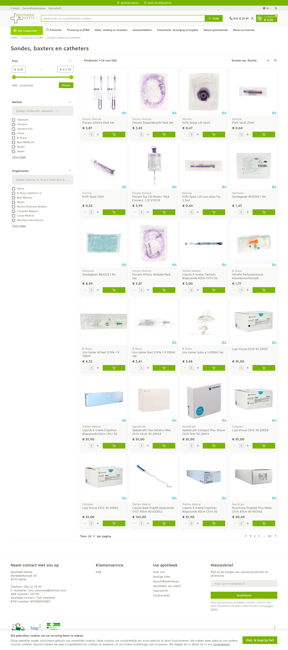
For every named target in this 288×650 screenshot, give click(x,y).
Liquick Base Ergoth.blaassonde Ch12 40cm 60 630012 (153, 509)
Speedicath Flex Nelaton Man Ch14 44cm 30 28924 (151, 432)
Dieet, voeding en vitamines (111, 29)
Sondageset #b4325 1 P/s (99, 274)
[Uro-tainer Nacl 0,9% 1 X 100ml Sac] (153, 321)
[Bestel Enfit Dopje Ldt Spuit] (214, 134)
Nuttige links (161, 576)
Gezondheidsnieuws (34, 8)
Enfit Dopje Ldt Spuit (196, 122)
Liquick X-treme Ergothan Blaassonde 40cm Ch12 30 (99, 432)
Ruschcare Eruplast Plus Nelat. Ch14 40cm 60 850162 (252, 509)
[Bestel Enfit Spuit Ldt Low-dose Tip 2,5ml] (214, 212)
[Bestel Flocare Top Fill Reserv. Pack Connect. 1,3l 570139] (164, 212)
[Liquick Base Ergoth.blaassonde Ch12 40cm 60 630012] (153, 477)
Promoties (56, 29)
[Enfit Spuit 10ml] (103, 165)
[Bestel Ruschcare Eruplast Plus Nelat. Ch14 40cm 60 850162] (263, 523)
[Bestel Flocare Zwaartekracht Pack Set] (164, 134)
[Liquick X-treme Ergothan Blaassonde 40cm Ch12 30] (103, 399)
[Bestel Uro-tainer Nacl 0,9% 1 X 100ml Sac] (164, 368)
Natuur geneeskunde (216, 29)
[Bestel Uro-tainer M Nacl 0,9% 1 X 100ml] (114, 368)
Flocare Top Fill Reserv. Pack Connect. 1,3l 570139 (150, 198)
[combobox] (123, 18)
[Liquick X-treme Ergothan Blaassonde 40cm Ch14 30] (203, 477)
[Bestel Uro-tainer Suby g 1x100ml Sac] (214, 368)
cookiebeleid (221, 644)
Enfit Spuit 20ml (243, 122)
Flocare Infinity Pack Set (98, 122)
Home (14, 37)
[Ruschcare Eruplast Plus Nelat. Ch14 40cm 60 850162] (253, 477)
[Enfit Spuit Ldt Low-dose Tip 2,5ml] (203, 165)
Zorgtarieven (161, 595)
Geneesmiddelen (142, 29)
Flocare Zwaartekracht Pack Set (153, 122)
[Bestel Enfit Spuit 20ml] (263, 134)
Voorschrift (55, 8)
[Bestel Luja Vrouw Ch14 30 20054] (263, 446)
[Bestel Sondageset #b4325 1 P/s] (114, 290)
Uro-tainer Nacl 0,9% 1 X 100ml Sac (153, 354)
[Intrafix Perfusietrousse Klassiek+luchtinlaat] (253, 243)
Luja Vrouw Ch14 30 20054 (250, 430)
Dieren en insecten (244, 29)
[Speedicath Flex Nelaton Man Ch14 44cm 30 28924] (153, 399)
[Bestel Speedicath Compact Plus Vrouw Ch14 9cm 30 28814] (214, 446)
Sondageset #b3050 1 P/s (249, 196)
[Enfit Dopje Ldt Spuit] (203, 91)
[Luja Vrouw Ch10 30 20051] (253, 321)
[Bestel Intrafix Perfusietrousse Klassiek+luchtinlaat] (263, 290)
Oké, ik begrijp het (260, 640)
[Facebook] (274, 627)
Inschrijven (244, 595)
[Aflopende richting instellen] (275, 60)
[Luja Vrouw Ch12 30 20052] (103, 477)
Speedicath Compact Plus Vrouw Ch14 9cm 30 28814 (203, 432)
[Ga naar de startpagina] (22, 18)
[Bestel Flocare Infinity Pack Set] (114, 134)
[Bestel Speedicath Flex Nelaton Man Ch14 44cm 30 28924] (164, 446)
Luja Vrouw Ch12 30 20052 (100, 508)
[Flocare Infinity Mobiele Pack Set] (153, 243)
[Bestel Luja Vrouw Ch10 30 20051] (263, 368)
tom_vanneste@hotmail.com (47, 590)
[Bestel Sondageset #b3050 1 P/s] (263, 212)
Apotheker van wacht (167, 586)
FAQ (98, 572)
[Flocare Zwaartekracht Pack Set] (153, 91)
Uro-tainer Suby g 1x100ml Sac (203, 352)
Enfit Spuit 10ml (93, 196)
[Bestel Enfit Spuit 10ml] (114, 212)
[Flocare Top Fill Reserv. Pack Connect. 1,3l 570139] (153, 165)
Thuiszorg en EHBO (78, 29)
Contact (15, 8)
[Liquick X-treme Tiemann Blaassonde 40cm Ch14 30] (203, 243)
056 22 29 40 (33, 587)
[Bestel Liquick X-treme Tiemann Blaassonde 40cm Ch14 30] (214, 290)
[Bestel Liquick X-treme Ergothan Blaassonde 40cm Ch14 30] (214, 523)
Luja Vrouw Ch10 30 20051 (250, 349)
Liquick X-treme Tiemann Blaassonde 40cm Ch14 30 (199, 276)
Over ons (159, 572)
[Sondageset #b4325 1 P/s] (103, 243)
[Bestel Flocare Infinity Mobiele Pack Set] (164, 290)
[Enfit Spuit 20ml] (253, 91)
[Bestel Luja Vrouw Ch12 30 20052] (114, 523)
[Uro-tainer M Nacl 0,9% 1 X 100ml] (103, 321)
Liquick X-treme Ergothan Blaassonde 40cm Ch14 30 (199, 509)
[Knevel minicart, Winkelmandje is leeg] (260, 18)
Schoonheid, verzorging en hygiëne (177, 29)
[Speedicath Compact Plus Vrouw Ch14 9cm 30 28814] (203, 399)
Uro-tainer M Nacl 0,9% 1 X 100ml (100, 354)
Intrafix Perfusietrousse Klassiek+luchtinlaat (247, 276)
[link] (246, 536)
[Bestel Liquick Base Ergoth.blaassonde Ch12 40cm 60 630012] (164, 523)
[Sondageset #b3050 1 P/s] (253, 165)
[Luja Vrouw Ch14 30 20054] (253, 399)
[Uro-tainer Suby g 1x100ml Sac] (203, 321)
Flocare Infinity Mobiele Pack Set (151, 276)
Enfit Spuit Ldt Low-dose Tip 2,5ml (201, 198)
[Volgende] (275, 536)
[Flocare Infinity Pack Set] (103, 91)
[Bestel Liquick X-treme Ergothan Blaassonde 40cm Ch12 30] (114, 446)
